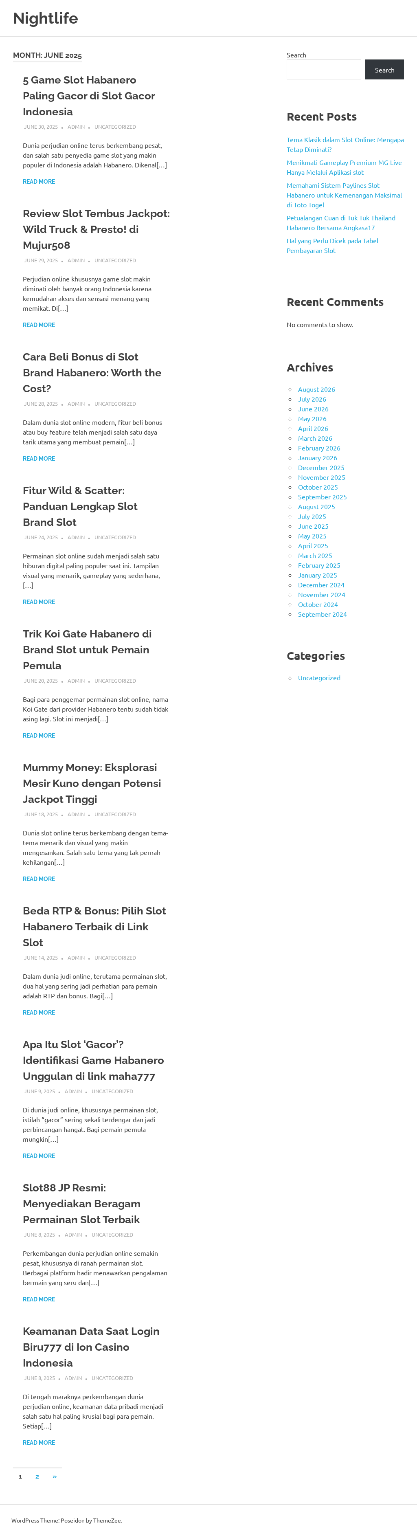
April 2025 (313, 545)
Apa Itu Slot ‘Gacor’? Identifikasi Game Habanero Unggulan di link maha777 (93, 1060)
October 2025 (318, 487)
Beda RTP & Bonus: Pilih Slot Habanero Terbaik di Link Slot (94, 927)
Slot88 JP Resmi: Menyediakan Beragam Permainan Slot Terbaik (81, 1204)
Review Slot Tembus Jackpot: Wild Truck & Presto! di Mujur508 (96, 229)
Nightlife (45, 18)
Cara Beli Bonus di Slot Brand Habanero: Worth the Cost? (92, 373)
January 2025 (317, 575)
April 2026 (313, 428)
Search (296, 55)
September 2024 (322, 614)
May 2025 (312, 536)
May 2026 (312, 418)
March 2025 (315, 555)
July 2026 (312, 399)
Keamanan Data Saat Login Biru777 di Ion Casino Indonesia (91, 1347)
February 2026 (319, 448)
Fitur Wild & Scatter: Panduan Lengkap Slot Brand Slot (80, 506)
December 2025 (321, 467)
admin (76, 126)
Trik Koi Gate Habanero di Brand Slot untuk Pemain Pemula (87, 650)
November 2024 (321, 594)
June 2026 (313, 408)
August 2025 (316, 506)
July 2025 (312, 516)
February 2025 (319, 565)
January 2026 (317, 457)
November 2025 (321, 477)
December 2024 (321, 584)
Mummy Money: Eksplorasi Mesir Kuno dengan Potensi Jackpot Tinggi (92, 783)
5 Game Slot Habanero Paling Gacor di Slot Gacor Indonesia (89, 96)
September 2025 (322, 496)
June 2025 (313, 526)
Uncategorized (115, 126)
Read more (39, 181)
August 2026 (316, 389)
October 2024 (318, 604)
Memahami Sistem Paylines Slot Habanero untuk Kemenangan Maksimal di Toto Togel (344, 195)
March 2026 (315, 438)
